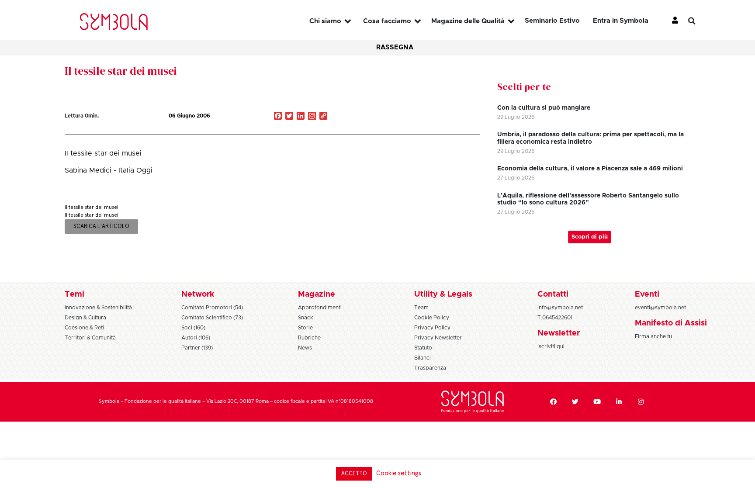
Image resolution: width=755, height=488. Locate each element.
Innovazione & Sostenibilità (98, 307)
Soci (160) (193, 327)
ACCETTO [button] (354, 474)
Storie (305, 327)
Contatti (552, 294)
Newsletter (558, 333)
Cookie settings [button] (398, 473)
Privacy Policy (432, 327)
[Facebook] (553, 401)
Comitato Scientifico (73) (212, 317)
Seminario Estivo (552, 20)
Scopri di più (589, 237)
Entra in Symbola (620, 20)
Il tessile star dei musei (121, 70)
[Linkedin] (619, 401)
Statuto (423, 347)
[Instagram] (312, 116)
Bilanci (422, 357)
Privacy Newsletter (438, 337)
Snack (305, 317)
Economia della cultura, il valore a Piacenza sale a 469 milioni (590, 169)
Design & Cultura (85, 317)
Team (421, 307)
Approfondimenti (320, 307)
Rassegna (394, 47)
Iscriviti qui (551, 346)
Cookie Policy (431, 317)
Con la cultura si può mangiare (543, 108)
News (305, 347)
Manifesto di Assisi (671, 323)
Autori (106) (195, 337)
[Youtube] (597, 401)
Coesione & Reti (84, 327)
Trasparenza (430, 367)
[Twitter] (575, 401)
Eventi (647, 294)
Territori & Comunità (90, 337)
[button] (699, 21)
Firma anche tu (653, 336)
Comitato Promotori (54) (212, 307)
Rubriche (309, 337)
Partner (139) (197, 347)
